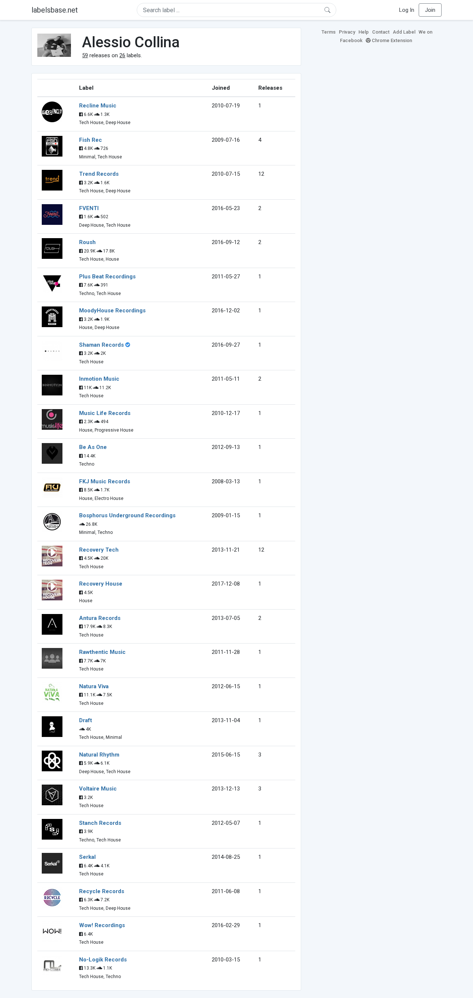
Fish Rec (90, 140)
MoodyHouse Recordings (112, 310)
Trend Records (99, 174)
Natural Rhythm (99, 754)
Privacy (347, 32)
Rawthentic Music (102, 652)
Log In (406, 10)
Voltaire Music (98, 788)
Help (363, 32)
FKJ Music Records (104, 481)
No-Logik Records (103, 959)
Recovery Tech (99, 549)
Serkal (87, 857)
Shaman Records (101, 345)
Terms (328, 32)
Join (430, 10)
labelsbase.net (54, 10)
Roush (87, 242)
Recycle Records (101, 891)
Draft (85, 720)
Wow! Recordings (102, 925)
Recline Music (97, 105)
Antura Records (99, 618)
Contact (380, 32)
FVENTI (89, 208)
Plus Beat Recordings (107, 276)
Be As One (93, 447)
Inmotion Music (99, 378)
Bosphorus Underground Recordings (127, 515)
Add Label (404, 32)
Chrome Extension (391, 40)
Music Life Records (104, 413)
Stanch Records (100, 823)
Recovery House (100, 583)
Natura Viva (94, 686)
